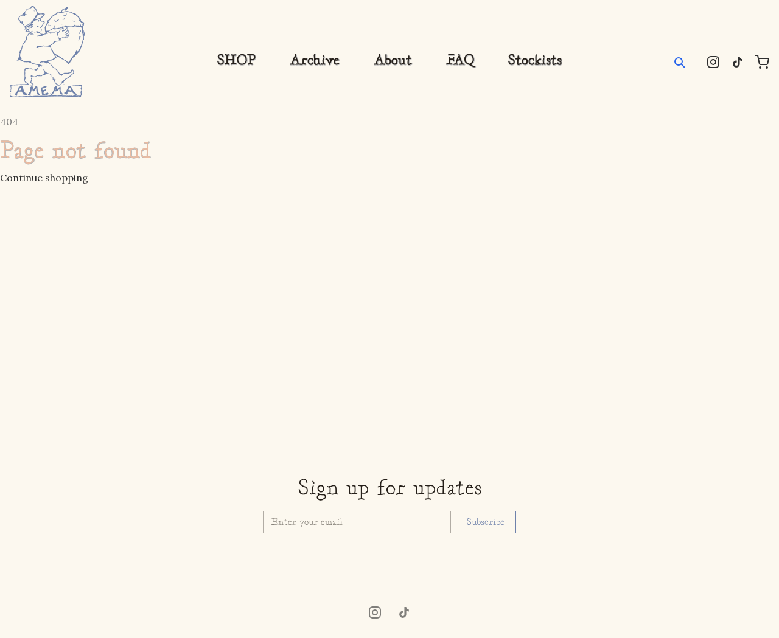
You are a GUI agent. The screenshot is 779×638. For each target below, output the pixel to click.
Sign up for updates (389, 489)
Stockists (535, 61)
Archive (315, 61)
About (393, 61)
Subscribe (486, 522)
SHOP (236, 61)
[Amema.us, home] (47, 51)
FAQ (460, 61)
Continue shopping (44, 178)
